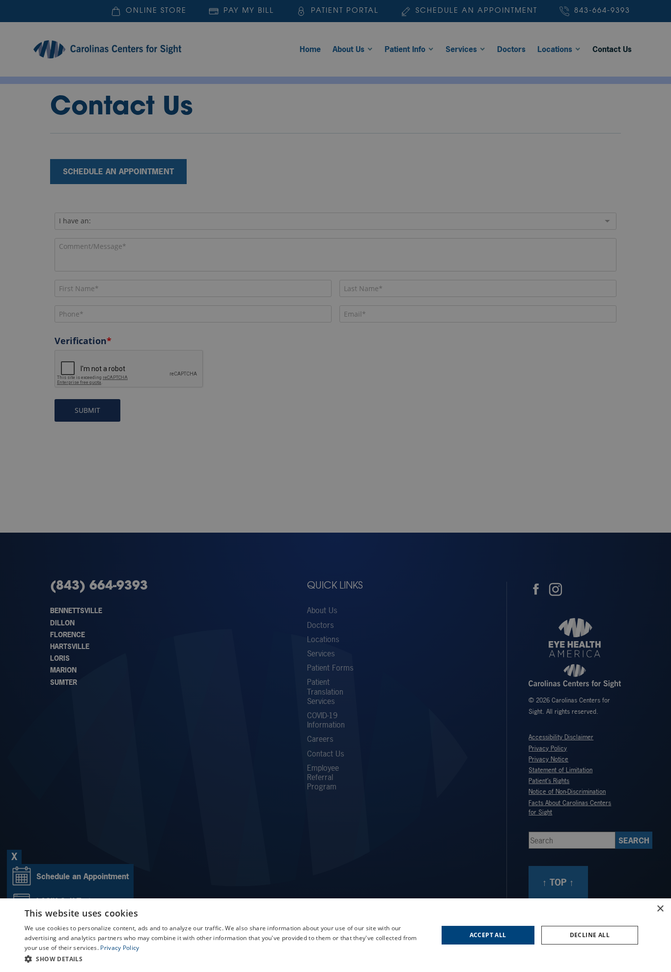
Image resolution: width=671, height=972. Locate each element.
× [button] (660, 909)
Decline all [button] (590, 935)
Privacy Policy (119, 948)
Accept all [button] (488, 935)
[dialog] (335, 935)
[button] (225, 959)
